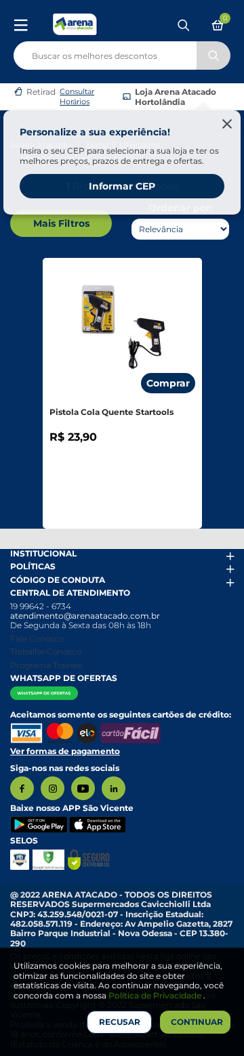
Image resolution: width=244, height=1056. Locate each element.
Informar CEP (122, 186)
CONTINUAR (197, 1022)
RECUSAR (119, 1022)
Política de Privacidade (155, 995)
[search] (122, 53)
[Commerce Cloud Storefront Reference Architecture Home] (75, 24)
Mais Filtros (61, 223)
